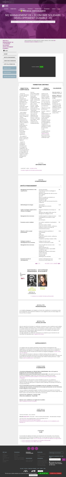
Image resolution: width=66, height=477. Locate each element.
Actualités (4, 461)
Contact (54, 8)
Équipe (39, 455)
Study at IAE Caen (29, 461)
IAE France (4, 456)
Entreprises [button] (46, 8)
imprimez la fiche (7, 68)
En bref (5, 54)
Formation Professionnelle (29, 453)
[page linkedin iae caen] (36, 448)
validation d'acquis (45, 133)
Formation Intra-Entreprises (43, 460)
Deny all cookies (56, 473)
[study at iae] (59, 8)
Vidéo (6, 50)
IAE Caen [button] (6, 8)
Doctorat (16, 456)
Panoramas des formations (19, 457)
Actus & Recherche (41, 456)
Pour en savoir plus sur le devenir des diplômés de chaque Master (47, 438)
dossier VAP (26, 416)
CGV (38, 468)
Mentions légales (32, 468)
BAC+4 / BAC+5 (17, 455)
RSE (3, 459)
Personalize (33, 475)
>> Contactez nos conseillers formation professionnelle (42, 296)
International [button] (38, 8)
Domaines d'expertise (42, 454)
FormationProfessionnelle (22, 9)
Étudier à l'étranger (29, 460)
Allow (41, 66)
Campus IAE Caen (6, 457)
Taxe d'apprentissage (41, 465)
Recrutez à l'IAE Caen (41, 464)
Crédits (41, 468)
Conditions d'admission (10, 60)
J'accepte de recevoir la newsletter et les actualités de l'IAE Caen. (55, 463)
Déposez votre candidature (9, 76)
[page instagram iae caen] (32, 448)
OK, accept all (43, 473)
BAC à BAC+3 (16, 454)
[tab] (40, 185)
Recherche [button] (30, 8)
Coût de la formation (9, 64)
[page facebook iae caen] (28, 448)
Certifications (5, 455)
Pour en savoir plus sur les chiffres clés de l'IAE (31, 441)
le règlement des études (39, 334)
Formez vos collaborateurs (42, 462)
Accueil (21, 468)
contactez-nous (7, 72)
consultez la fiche (33, 168)
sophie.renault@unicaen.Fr (28, 358)
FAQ (44, 468)
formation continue (41, 85)
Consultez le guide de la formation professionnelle (31, 170)
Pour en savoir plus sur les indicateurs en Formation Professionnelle (36, 440)
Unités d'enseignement (9, 57)
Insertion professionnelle (42, 461)
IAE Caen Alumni (6, 460)
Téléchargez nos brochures (55, 452)
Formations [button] (13, 8)
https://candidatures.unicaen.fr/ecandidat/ (28, 401)
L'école (4, 454)
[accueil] (5, 5)
